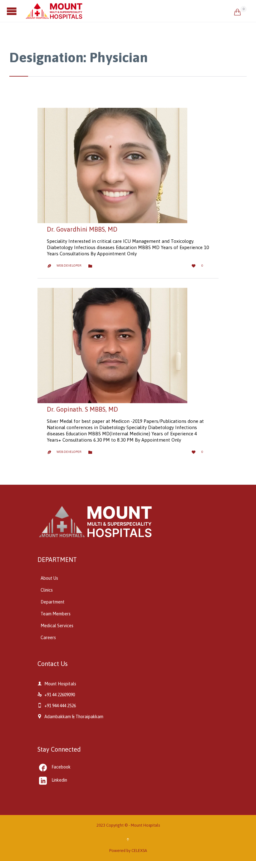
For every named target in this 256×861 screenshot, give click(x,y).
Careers (48, 637)
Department (53, 601)
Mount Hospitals (145, 825)
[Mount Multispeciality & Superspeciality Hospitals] (129, 11)
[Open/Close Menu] (12, 11)
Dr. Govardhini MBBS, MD (82, 229)
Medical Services (57, 625)
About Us (49, 578)
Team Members (56, 613)
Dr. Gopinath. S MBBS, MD (82, 409)
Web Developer (69, 265)
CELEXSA (139, 850)
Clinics (47, 590)
